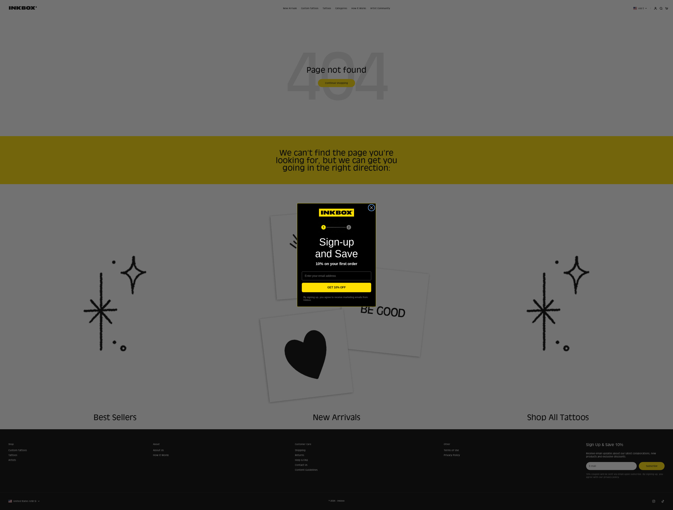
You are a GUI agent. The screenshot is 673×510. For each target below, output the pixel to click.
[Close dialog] (371, 208)
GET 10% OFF (336, 287)
